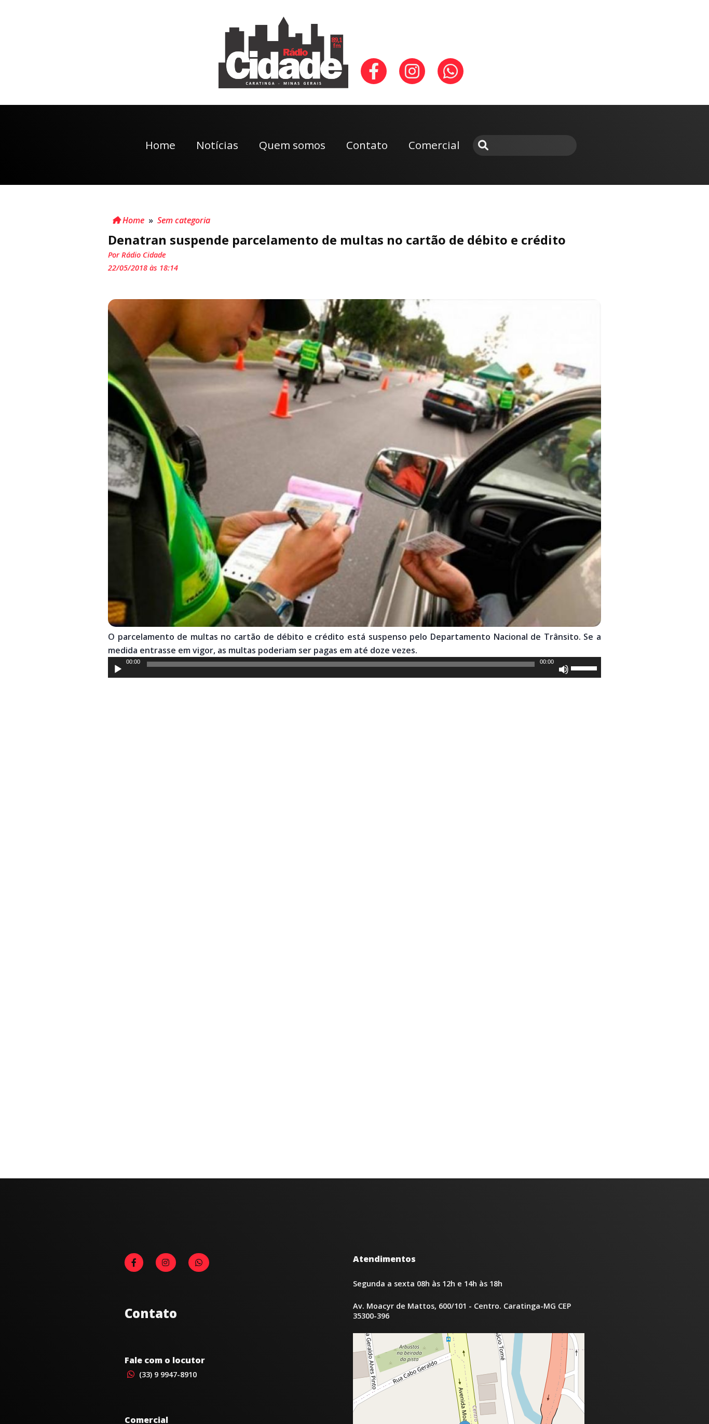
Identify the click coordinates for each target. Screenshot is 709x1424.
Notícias (217, 145)
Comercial (434, 145)
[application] (354, 667)
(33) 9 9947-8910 (167, 1374)
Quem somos (292, 145)
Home (160, 145)
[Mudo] (563, 669)
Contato (367, 145)
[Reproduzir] (118, 669)
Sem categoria (183, 220)
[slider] (585, 667)
